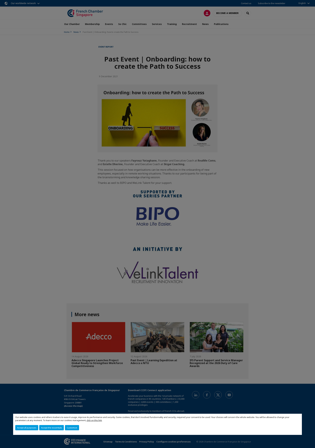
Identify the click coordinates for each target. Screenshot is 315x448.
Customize (72, 427)
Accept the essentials (51, 427)
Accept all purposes (26, 427)
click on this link (94, 420)
